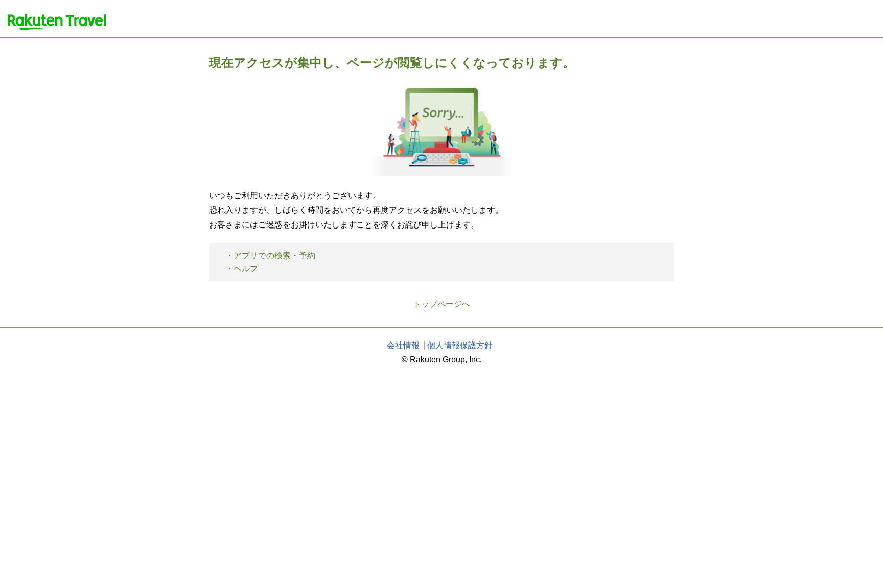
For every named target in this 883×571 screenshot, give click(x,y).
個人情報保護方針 (460, 345)
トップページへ (441, 304)
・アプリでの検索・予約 (270, 255)
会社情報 (403, 345)
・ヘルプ (241, 268)
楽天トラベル (57, 22)
